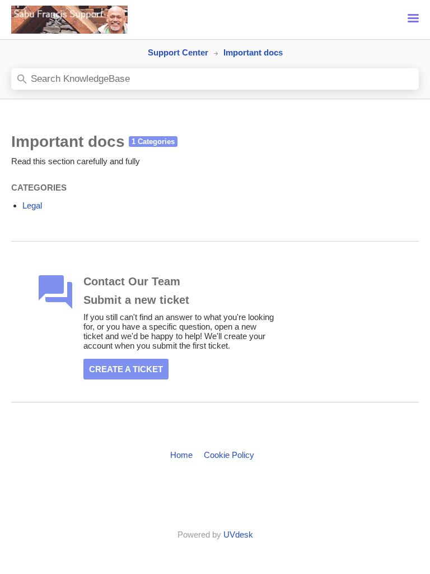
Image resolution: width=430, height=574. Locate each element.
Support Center (178, 52)
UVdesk (238, 534)
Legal (32, 205)
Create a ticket (126, 369)
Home (181, 455)
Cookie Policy (229, 455)
